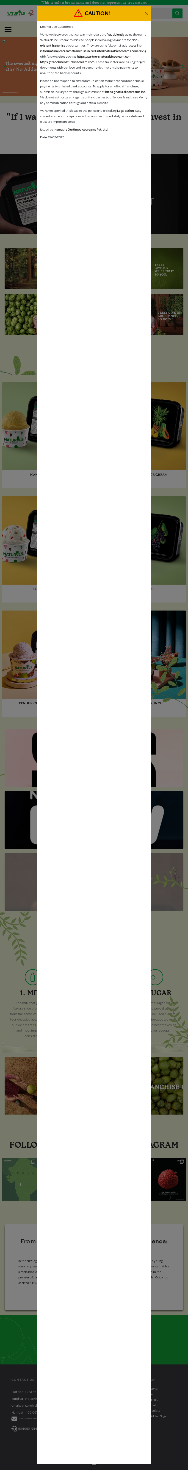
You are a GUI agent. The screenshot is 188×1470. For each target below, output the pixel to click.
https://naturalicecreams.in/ (125, 92)
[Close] (146, 13)
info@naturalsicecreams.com (117, 51)
